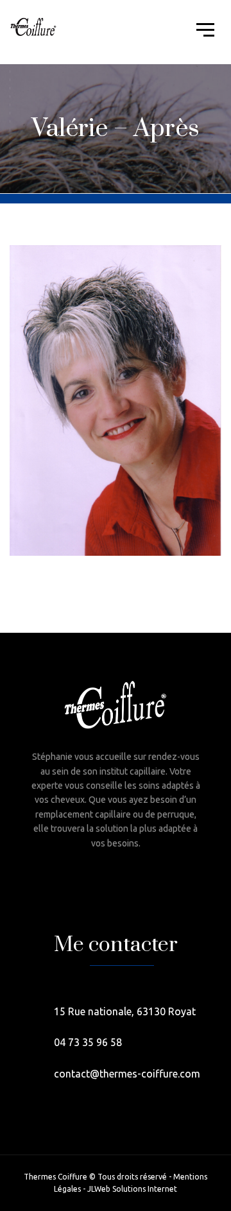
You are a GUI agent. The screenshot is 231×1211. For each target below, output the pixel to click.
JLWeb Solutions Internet (132, 1189)
